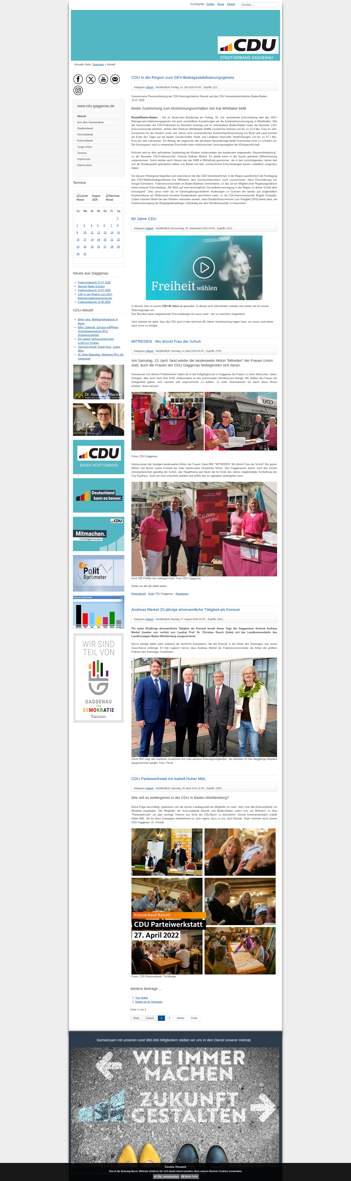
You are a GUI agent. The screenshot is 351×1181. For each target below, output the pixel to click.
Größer (210, 4)
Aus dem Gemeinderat (90, 122)
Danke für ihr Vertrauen (148, 1001)
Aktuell (81, 116)
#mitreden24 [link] (138, 593)
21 (111, 239)
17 (84, 239)
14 (111, 232)
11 (92, 232)
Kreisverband (85, 140)
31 (84, 253)
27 (105, 246)
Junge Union (84, 146)
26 (98, 246)
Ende (194, 1018)
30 (78, 253)
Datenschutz (84, 165)
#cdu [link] (151, 593)
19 (98, 239)
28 (111, 246)
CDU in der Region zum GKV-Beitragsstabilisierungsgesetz (182, 77)
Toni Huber (141, 997)
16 (78, 239)
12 (98, 232)
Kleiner (231, 4)
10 (84, 232)
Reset (220, 4)
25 (92, 246)
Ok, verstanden (168, 1176)
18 (92, 239)
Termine (82, 153)
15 (118, 232)
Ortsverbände (85, 134)
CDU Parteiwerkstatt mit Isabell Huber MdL (168, 779)
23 (78, 246)
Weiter (180, 1018)
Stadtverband (85, 128)
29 (118, 246)
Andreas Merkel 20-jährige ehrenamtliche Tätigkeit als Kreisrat (185, 609)
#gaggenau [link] (182, 593)
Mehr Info (191, 1176)
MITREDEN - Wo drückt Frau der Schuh (166, 341)
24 (84, 246)
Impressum (83, 159)
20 (105, 239)
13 (105, 232)
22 (118, 239)
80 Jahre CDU (143, 219)
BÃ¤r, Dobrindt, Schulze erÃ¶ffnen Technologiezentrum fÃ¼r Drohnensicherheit (98, 331)
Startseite (98, 64)
